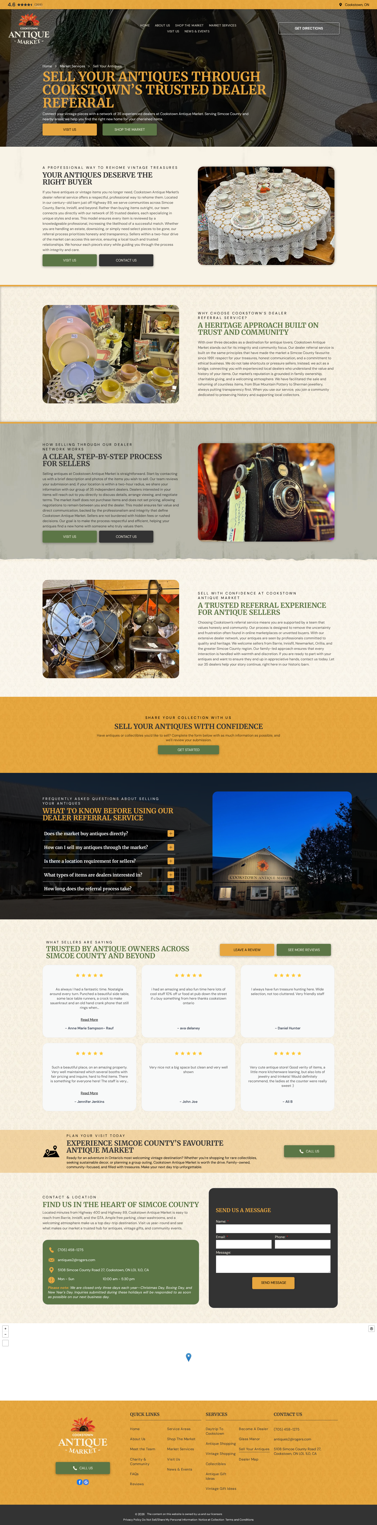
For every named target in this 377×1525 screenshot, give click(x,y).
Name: (221, 1221)
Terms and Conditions (239, 1520)
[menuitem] (145, 25)
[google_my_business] (86, 1482)
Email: (220, 1237)
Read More (89, 1019)
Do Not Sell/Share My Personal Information (169, 1520)
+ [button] (5, 1329)
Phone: (280, 1237)
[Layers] (371, 1329)
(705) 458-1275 (71, 1250)
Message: (223, 1252)
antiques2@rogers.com (76, 1260)
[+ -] (188, 1362)
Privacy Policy (132, 1520)
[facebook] (79, 1482)
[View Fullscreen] (5, 1343)
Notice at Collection (211, 1520)
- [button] (5, 1334)
